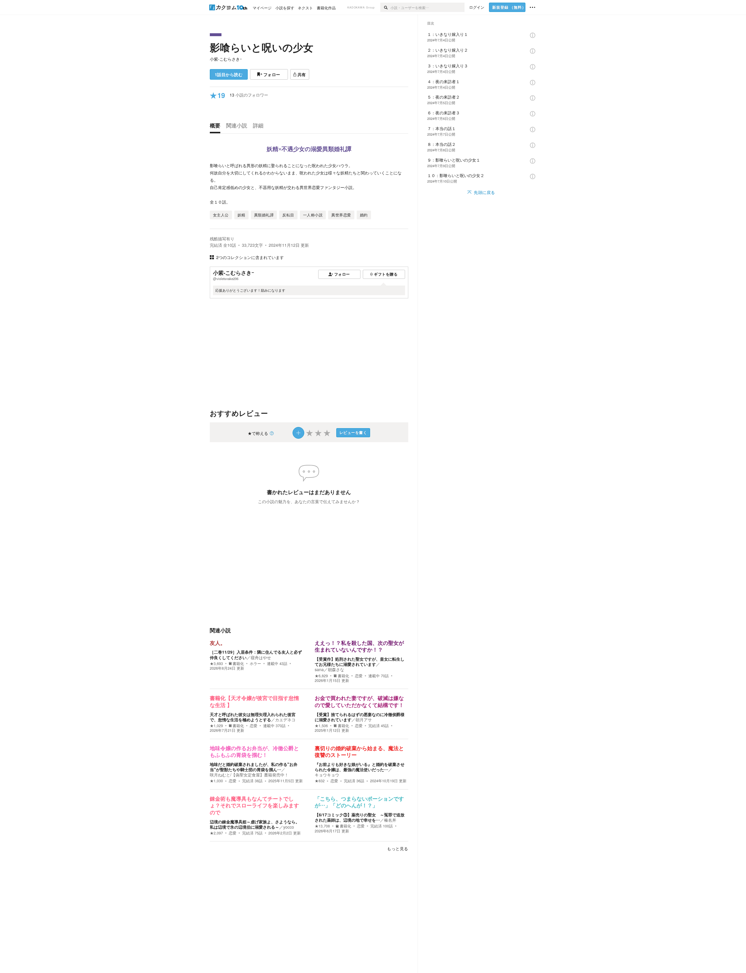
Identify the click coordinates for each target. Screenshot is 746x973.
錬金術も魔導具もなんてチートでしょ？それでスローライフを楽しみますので (254, 806)
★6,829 (321, 675)
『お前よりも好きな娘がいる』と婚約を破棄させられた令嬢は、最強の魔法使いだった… (359, 766)
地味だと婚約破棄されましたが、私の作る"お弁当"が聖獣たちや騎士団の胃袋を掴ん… (254, 766)
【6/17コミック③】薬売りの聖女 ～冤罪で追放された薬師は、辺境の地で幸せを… (359, 817)
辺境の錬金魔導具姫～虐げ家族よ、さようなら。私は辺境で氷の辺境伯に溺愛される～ (255, 824)
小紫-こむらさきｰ (226, 59)
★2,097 (216, 833)
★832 (320, 780)
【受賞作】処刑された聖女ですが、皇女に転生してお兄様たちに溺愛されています (359, 661)
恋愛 (359, 675)
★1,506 (321, 725)
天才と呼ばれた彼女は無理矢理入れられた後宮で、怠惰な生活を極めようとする (252, 716)
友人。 (218, 643)
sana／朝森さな (329, 669)
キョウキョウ (327, 775)
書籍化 (238, 663)
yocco (288, 827)
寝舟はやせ (261, 657)
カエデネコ (285, 719)
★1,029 (216, 725)
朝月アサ (364, 719)
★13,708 (322, 826)
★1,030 (216, 780)
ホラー (255, 663)
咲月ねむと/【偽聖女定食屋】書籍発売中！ (249, 775)
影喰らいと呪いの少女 (261, 47)
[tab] (216, 126)
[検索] (385, 7)
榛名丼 (390, 820)
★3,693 (216, 663)
